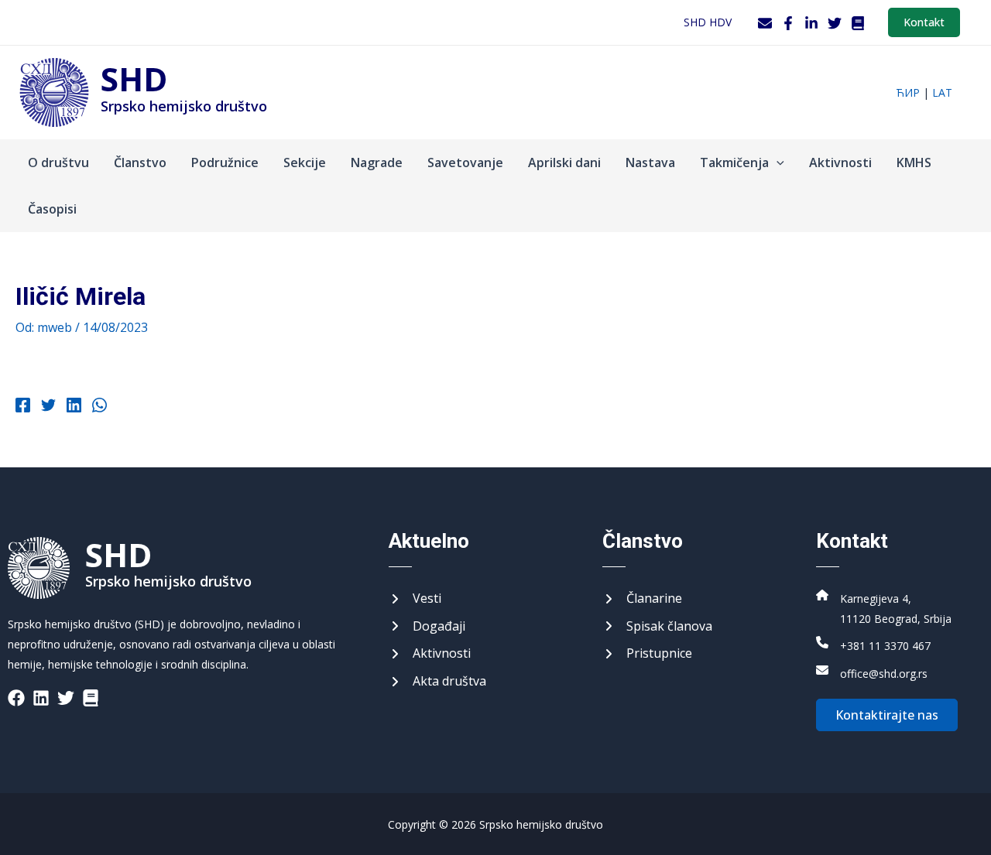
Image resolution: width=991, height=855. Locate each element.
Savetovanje (465, 162)
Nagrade (377, 162)
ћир (908, 92)
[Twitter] (835, 23)
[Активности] (430, 654)
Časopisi (52, 208)
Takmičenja (734, 162)
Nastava (650, 162)
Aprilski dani (564, 162)
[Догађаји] (427, 627)
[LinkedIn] (811, 23)
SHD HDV (708, 22)
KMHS (914, 162)
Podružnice (225, 162)
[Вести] (415, 599)
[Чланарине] (642, 599)
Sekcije (304, 162)
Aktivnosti (840, 162)
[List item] (16, 697)
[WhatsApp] (99, 407)
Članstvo (140, 162)
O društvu (58, 162)
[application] (776, 162)
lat (942, 92)
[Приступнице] (647, 654)
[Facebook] (788, 23)
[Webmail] (765, 23)
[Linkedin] (74, 407)
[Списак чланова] (657, 627)
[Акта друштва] (437, 682)
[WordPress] (858, 23)
